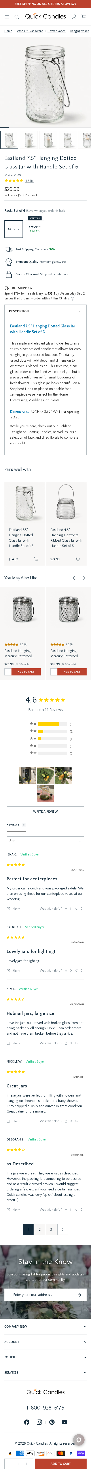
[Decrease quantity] (11, 1464)
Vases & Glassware (30, 31)
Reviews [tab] (13, 824)
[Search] (16, 17)
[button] (9, 140)
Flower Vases (56, 31)
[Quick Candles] (45, 17)
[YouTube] (64, 1422)
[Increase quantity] (26, 1464)
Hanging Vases (79, 31)
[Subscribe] (79, 1294)
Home (8, 31)
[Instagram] (39, 1422)
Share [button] (16, 909)
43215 (51, 293)
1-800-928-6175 (45, 1408)
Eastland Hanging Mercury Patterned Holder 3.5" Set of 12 (19, 654)
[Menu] (7, 17)
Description (19, 311)
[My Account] (74, 17)
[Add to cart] (36, 559)
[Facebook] (26, 1422)
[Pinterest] (52, 1422)
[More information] (72, 299)
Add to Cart (61, 1464)
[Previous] (74, 578)
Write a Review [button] (45, 812)
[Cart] (84, 17)
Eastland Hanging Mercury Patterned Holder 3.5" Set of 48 (66, 654)
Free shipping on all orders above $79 (45, 4)
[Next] (84, 578)
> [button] (63, 1229)
